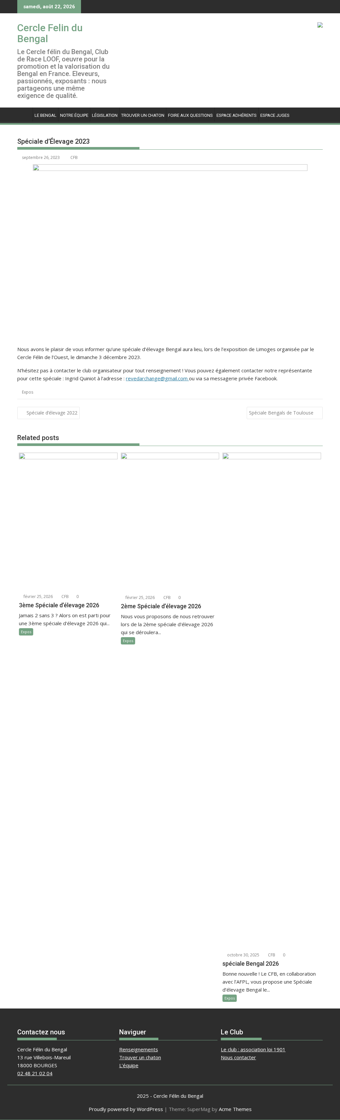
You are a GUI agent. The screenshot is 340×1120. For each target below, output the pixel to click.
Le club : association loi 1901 (253, 1049)
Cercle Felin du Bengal (50, 33)
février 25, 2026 (38, 596)
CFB (74, 157)
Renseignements (138, 1049)
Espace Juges (275, 115)
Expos (27, 392)
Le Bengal (45, 115)
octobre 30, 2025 (242, 955)
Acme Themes (235, 1109)
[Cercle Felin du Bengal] (24, 114)
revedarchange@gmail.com (157, 378)
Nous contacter (238, 1057)
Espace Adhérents (236, 115)
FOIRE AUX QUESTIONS (190, 115)
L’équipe (128, 1065)
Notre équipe (74, 115)
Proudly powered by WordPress (126, 1109)
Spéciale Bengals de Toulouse (281, 413)
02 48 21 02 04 (34, 1073)
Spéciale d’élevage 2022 (52, 413)
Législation (105, 115)
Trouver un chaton (142, 115)
